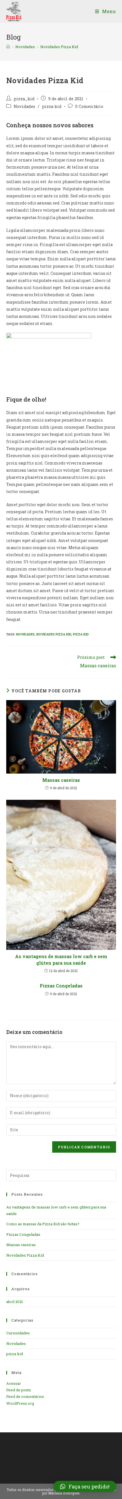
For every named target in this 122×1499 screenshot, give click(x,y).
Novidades (24, 106)
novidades (25, 634)
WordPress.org (20, 1403)
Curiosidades (18, 1333)
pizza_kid (24, 98)
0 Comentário (89, 106)
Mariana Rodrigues (64, 1493)
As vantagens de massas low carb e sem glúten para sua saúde (61, 959)
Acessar (13, 1383)
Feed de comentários (25, 1396)
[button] (84, 1486)
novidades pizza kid (53, 634)
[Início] (8, 46)
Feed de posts (18, 1389)
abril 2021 (14, 1301)
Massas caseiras (61, 780)
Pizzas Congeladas (61, 986)
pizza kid (52, 106)
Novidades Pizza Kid (59, 46)
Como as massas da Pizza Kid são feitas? (42, 1223)
